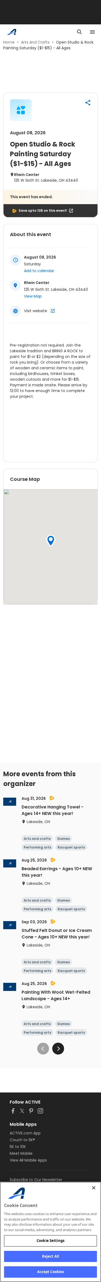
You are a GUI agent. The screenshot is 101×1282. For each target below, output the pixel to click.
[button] (88, 102)
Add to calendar (39, 270)
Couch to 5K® (22, 1140)
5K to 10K (18, 1146)
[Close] (94, 1188)
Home (9, 42)
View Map (33, 296)
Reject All (50, 1256)
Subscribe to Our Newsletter (36, 1179)
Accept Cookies (50, 1271)
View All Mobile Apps (28, 1160)
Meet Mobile (21, 1153)
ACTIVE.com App (25, 1133)
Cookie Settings (50, 1240)
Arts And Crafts (35, 42)
